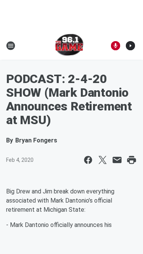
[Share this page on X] (102, 160)
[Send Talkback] (115, 45)
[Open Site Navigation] (10, 45)
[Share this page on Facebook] (88, 160)
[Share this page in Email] (117, 160)
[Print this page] (131, 160)
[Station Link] (69, 46)
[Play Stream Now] (130, 45)
